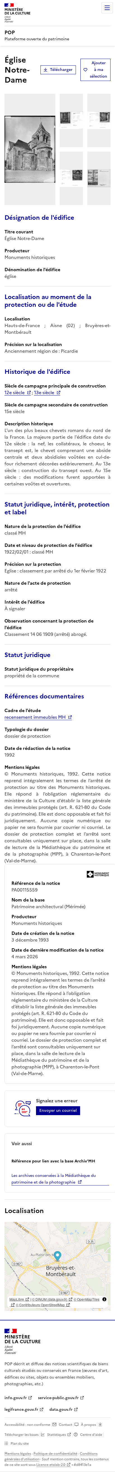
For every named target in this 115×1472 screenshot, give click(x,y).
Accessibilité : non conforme (27, 1424)
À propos (88, 1424)
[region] (57, 1266)
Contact (65, 1424)
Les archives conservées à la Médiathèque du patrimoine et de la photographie (53, 1179)
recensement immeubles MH (35, 717)
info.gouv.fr (15, 1398)
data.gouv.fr (61, 1409)
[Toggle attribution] (104, 1299)
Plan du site (20, 1443)
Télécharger (61, 70)
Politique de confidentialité (55, 1453)
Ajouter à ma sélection (98, 69)
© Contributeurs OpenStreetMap (40, 1304)
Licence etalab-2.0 (50, 1464)
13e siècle (44, 392)
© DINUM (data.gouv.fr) (49, 1299)
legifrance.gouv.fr (21, 1409)
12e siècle (14, 392)
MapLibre (16, 1299)
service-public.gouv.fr (58, 1398)
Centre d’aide (91, 1434)
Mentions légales (17, 1453)
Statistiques (56, 1434)
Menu (107, 7)
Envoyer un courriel (58, 1110)
